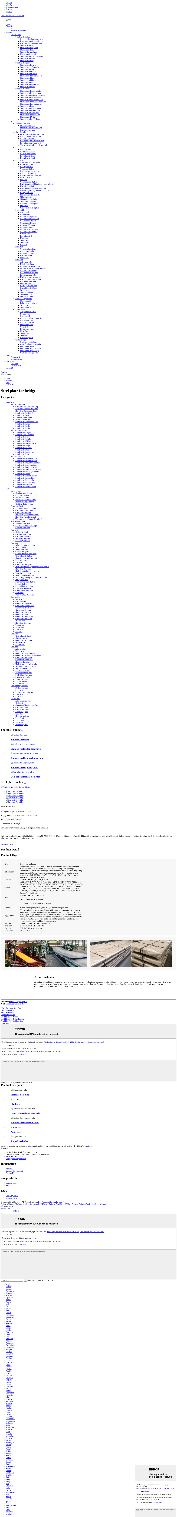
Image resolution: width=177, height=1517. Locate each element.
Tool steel (24, 335)
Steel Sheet (5, 1023)
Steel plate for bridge (28, 201)
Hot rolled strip (26, 255)
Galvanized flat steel (28, 221)
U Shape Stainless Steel (24, 1204)
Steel (12, 121)
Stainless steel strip (27, 45)
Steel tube (19, 260)
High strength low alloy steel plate (33, 188)
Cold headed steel (27, 322)
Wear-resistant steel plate (29, 208)
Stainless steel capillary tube (30, 97)
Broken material (21, 688)
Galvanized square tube (29, 273)
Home (8, 24)
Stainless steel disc (27, 69)
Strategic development (19, 30)
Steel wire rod (25, 301)
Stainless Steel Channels (29, 67)
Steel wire (14, 364)
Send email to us (7, 844)
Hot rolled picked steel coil (30, 143)
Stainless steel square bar (29, 84)
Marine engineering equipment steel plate (35, 190)
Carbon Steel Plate (8, 1015)
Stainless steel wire (27, 87)
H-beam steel (25, 234)
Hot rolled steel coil (27, 156)
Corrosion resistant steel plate (31, 175)
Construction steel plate (29, 203)
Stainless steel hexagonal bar (31, 76)
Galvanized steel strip (28, 253)
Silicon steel (24, 258)
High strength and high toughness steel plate (37, 184)
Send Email (5, 1208)
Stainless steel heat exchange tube (33, 102)
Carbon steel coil (26, 149)
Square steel (24, 240)
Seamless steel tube (22, 123)
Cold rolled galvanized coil (30, 136)
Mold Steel (24, 331)
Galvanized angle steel (28, 216)
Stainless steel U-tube (28, 117)
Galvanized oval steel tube (30, 266)
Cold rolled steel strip (28, 249)
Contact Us (10, 368)
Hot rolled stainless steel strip (31, 43)
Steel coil (18, 147)
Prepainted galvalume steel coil (32, 134)
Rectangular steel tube (28, 286)
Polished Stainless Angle (81, 1204)
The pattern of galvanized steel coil (33, 145)
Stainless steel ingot (27, 78)
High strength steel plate (24, 575)
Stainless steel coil (27, 50)
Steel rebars (24, 305)
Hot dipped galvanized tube (30, 279)
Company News (17, 357)
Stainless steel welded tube (30, 119)
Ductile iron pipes (27, 346)
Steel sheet (24, 206)
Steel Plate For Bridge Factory (12, 1019)
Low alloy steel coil (27, 158)
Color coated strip (27, 251)
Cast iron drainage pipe (29, 353)
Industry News (16, 359)
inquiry (91, 1146)
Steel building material (23, 299)
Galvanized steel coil (28, 139)
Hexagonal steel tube (28, 275)
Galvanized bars (26, 227)
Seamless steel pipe (27, 126)
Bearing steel (25, 314)
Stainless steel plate (22, 37)
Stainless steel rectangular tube (31, 104)
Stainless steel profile (23, 63)
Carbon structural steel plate (30, 171)
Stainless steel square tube (30, 115)
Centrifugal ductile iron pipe (31, 344)
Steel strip (19, 247)
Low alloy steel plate (23, 573)
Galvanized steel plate (28, 182)
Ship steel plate (26, 197)
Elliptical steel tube (27, 264)
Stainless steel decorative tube (31, 100)
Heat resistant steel (27, 329)
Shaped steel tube (26, 292)
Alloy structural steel (28, 312)
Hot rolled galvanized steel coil (32, 141)
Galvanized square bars (29, 229)
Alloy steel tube (26, 262)
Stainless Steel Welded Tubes (60, 1204)
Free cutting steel (26, 325)
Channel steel (25, 214)
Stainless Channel (7, 1204)
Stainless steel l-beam (28, 80)
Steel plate (19, 160)
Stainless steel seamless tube (31, 93)
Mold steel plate (26, 177)
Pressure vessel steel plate (30, 195)
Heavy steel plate (26, 193)
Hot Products (43, 1202)
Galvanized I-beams (27, 225)
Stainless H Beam (41, 1204)
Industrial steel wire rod (29, 303)
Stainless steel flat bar (28, 71)
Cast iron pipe (20, 340)
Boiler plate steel (26, 167)
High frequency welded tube (31, 277)
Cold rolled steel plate (28, 173)
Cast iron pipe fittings (28, 342)
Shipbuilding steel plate (29, 199)
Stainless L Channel (99, 1204)
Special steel (20, 309)
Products (9, 32)
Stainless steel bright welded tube (32, 95)
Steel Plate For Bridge (9, 1017)
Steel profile (20, 210)
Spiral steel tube (26, 294)
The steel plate (16, 366)
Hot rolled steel (26, 236)
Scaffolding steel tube (28, 288)
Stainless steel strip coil (29, 48)
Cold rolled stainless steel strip (31, 39)
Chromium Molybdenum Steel (31, 318)
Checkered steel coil (28, 152)
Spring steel (24, 333)
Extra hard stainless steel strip (31, 41)
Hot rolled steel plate (28, 186)
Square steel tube (26, 297)
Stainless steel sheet (27, 58)
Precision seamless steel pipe (31, 128)
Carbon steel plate (27, 169)
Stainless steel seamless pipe (31, 91)
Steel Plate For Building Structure (13, 1021)
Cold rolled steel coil (28, 154)
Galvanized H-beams (28, 223)
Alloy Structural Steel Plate (11, 1008)
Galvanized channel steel (29, 219)
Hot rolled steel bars (23, 623)
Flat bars (23, 180)
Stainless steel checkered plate (31, 56)
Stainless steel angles (28, 65)
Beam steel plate (26, 165)
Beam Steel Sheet (7, 1012)
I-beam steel (24, 238)
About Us (9, 26)
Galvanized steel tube (28, 271)
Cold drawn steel (26, 320)
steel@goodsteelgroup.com (16, 1159)
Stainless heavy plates (28, 52)
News (8, 355)
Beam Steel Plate (7, 1010)
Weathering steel (26, 338)
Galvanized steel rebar (28, 232)
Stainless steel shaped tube (30, 110)
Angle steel (24, 212)
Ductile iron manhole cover (30, 348)
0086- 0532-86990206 (14, 1156)
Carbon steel (25, 316)
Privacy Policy (61, 1202)
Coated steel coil (21, 132)
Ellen (17, 1211)
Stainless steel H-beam (28, 74)
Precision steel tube (27, 284)
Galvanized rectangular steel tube (32, 268)
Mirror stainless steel (28, 54)
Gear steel (24, 327)
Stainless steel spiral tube (29, 113)
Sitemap (52, 1202)
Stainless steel (16, 35)
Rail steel (23, 245)
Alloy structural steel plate (30, 162)
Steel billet (24, 242)
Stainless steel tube (22, 89)
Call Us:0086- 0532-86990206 (12, 16)
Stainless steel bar (27, 82)
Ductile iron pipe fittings (29, 351)
